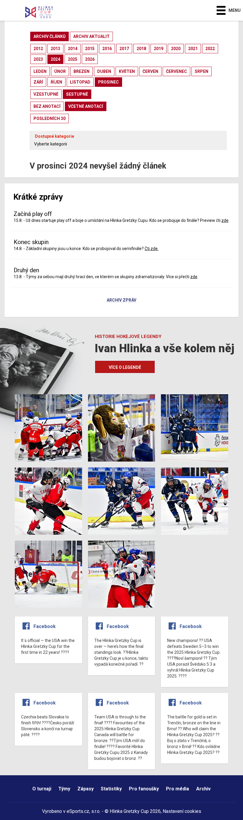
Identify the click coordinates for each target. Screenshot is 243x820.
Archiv (203, 789)
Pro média (177, 789)
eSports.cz (78, 811)
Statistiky (111, 789)
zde (224, 220)
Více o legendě (125, 367)
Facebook (44, 626)
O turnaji (41, 789)
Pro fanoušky (144, 789)
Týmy (64, 789)
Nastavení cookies (182, 811)
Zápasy (85, 789)
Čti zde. (152, 248)
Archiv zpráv (121, 300)
